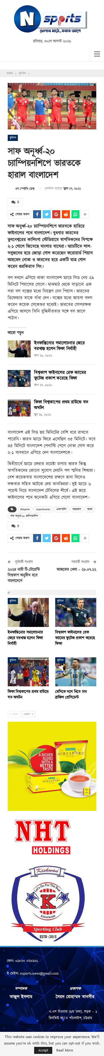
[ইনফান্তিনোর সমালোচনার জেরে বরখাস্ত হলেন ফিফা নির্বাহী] (19, 349)
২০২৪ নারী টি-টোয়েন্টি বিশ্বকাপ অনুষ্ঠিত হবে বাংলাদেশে (24, 575)
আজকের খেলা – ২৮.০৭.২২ (76, 569)
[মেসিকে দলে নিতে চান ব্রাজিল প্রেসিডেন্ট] (75, 671)
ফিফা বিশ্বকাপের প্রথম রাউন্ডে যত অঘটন (61, 405)
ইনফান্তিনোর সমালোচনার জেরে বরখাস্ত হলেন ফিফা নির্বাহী (59, 346)
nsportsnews (43, 509)
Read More (64, 1050)
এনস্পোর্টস (61, 509)
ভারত (89, 509)
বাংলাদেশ (77, 509)
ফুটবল (13, 138)
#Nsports (25, 509)
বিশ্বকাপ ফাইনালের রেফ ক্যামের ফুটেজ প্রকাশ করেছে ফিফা (60, 375)
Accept (43, 1050)
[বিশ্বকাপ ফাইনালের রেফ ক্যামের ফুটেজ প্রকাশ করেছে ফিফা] (19, 378)
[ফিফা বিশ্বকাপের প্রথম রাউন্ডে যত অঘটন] (19, 408)
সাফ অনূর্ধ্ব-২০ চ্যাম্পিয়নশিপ (24, 516)
